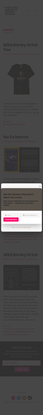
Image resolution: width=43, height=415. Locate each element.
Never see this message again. (21, 227)
